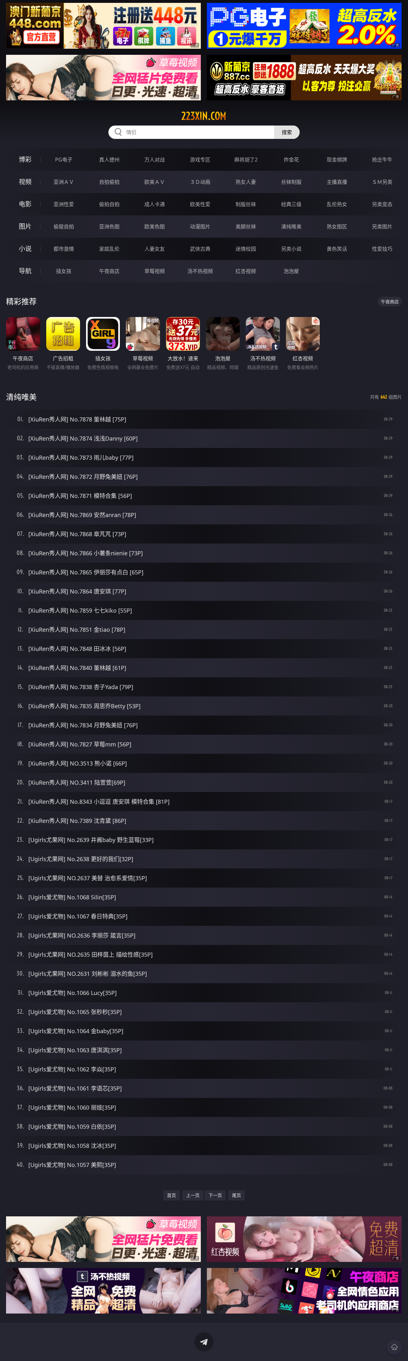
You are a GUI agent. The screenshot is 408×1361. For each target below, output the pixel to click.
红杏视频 (246, 271)
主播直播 (337, 181)
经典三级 (291, 204)
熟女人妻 (246, 181)
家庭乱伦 (109, 248)
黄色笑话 (337, 248)
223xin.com (203, 116)
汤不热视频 (200, 271)
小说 (25, 248)
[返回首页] (394, 1347)
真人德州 (109, 159)
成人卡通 (154, 204)
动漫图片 (200, 226)
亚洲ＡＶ (64, 181)
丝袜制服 (291, 181)
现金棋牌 (337, 159)
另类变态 (382, 204)
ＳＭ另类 (382, 181)
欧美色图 (154, 226)
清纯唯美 (291, 226)
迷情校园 (246, 248)
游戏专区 (200, 159)
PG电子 (63, 159)
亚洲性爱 (64, 204)
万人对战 (154, 159)
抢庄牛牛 (382, 159)
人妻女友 (154, 248)
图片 (25, 226)
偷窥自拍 (64, 226)
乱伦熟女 (337, 204)
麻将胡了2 (246, 159)
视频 (25, 181)
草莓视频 (154, 271)
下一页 (215, 1195)
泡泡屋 (291, 271)
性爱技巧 (382, 248)
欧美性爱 (200, 204)
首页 (171, 1195)
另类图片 (382, 226)
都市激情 (64, 248)
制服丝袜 (246, 204)
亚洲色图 (109, 226)
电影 (25, 204)
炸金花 (291, 159)
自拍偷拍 (109, 181)
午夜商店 (109, 271)
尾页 (236, 1195)
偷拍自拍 (109, 204)
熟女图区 (337, 226)
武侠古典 (200, 248)
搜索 (287, 132)
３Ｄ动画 (200, 181)
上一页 (193, 1195)
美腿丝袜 (246, 226)
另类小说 (291, 248)
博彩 (25, 159)
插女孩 (63, 271)
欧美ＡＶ (154, 181)
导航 (25, 271)
